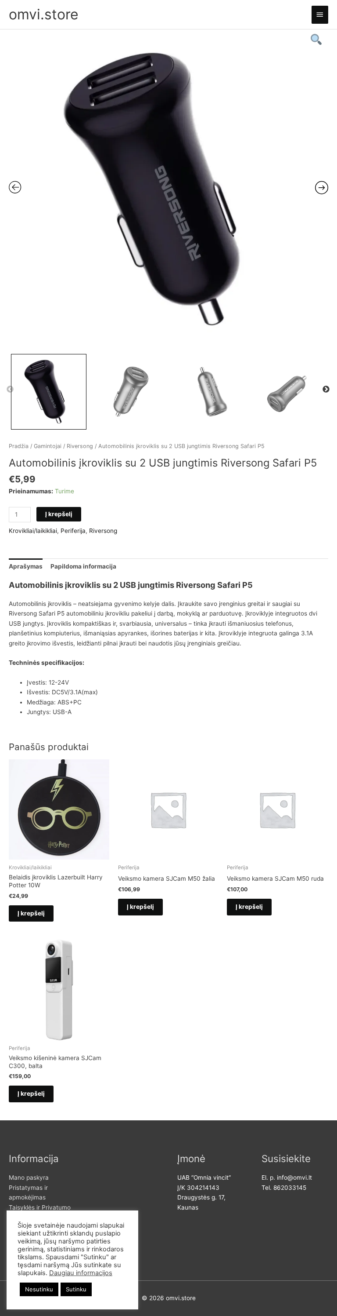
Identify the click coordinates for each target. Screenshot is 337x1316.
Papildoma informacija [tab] (83, 566)
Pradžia (19, 446)
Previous (10, 389)
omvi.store (44, 14)
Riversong (80, 446)
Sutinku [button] (76, 1289)
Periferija (73, 530)
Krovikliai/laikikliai (33, 530)
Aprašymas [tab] (26, 566)
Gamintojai (47, 446)
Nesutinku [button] (39, 1289)
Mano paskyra (29, 1177)
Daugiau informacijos (80, 1273)
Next (326, 389)
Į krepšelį (58, 514)
